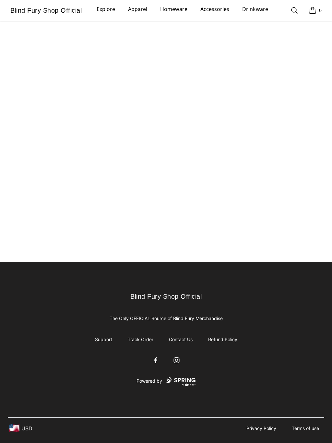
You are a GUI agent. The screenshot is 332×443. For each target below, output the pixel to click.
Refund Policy (222, 339)
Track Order (140, 339)
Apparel (137, 9)
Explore (106, 9)
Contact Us (181, 339)
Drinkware (255, 9)
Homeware (173, 9)
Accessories (214, 9)
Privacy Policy (261, 428)
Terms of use (305, 428)
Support (103, 339)
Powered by (149, 381)
